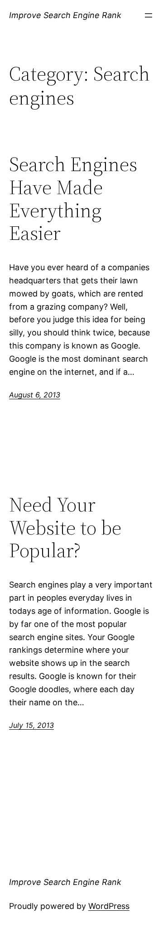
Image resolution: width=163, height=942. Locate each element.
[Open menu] (148, 15)
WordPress (108, 906)
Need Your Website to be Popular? (65, 527)
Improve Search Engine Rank (65, 15)
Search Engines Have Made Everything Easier (73, 198)
